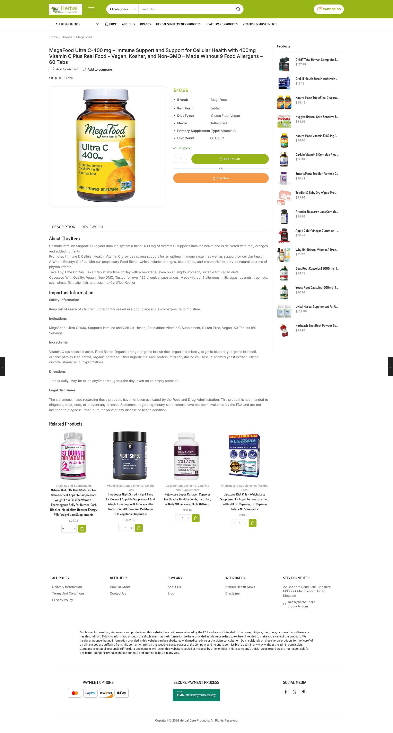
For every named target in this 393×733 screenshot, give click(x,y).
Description (64, 227)
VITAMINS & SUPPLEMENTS (260, 24)
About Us (128, 24)
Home (53, 37)
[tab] (64, 227)
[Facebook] (285, 692)
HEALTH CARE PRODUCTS (222, 24)
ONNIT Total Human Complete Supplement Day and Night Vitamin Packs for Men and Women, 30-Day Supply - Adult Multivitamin (317, 59)
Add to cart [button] (69, 457)
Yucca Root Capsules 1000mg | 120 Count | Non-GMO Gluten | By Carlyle (317, 287)
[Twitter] (294, 692)
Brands (145, 24)
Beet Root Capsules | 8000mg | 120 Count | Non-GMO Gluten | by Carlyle (317, 268)
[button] (82, 529)
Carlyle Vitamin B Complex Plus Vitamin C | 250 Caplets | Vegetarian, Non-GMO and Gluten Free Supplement (317, 154)
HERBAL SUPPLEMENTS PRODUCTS (178, 24)
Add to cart (232, 159)
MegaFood (84, 37)
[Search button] (238, 9)
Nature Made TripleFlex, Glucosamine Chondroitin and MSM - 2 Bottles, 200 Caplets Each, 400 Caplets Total (317, 98)
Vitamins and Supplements (73, 485)
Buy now (223, 178)
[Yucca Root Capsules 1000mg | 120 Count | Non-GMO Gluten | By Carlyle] (284, 292)
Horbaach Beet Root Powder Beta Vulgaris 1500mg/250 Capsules (317, 325)
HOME (113, 24)
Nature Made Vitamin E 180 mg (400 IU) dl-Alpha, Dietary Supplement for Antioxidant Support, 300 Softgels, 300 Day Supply (317, 136)
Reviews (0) (92, 227)
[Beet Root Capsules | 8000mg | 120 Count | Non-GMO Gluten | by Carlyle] (284, 273)
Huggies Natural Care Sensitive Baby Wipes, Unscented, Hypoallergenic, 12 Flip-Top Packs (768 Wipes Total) (317, 117)
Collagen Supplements (181, 485)
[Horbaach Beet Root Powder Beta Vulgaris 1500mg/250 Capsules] (284, 330)
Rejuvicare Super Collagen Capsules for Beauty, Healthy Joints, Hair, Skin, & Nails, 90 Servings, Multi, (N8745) (187, 499)
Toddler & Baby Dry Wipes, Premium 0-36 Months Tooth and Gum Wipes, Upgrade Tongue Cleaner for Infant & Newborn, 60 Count (317, 192)
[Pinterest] (303, 692)
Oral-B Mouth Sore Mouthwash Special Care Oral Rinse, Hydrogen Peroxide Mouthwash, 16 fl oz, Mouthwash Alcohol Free (317, 79)
